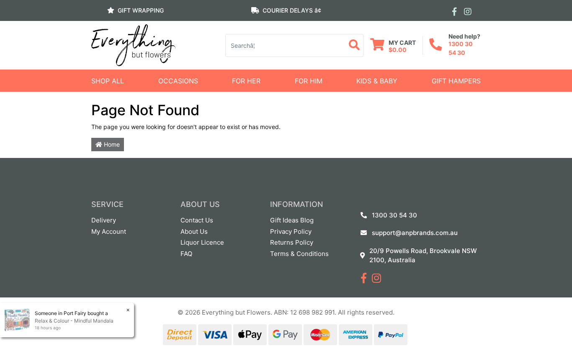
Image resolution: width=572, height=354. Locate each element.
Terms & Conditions (299, 254)
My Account (108, 231)
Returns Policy (291, 242)
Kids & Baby (376, 81)
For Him (308, 81)
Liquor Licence (202, 242)
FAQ (186, 254)
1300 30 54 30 (394, 215)
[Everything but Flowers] (133, 44)
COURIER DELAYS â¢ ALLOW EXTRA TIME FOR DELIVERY (286, 27)
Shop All (107, 81)
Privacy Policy (291, 231)
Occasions (178, 81)
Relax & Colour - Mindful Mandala (74, 321)
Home (111, 144)
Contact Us (196, 220)
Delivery (103, 220)
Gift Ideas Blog (292, 220)
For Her (246, 81)
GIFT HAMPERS (456, 81)
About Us (194, 231)
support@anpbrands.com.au (415, 233)
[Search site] (354, 45)
